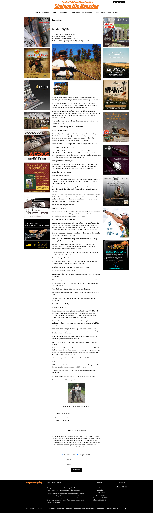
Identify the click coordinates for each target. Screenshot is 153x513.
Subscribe (76, 470)
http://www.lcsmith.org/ (60, 417)
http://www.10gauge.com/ (61, 413)
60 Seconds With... (69, 455)
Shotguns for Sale (84, 455)
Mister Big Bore (62, 29)
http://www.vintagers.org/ (61, 420)
